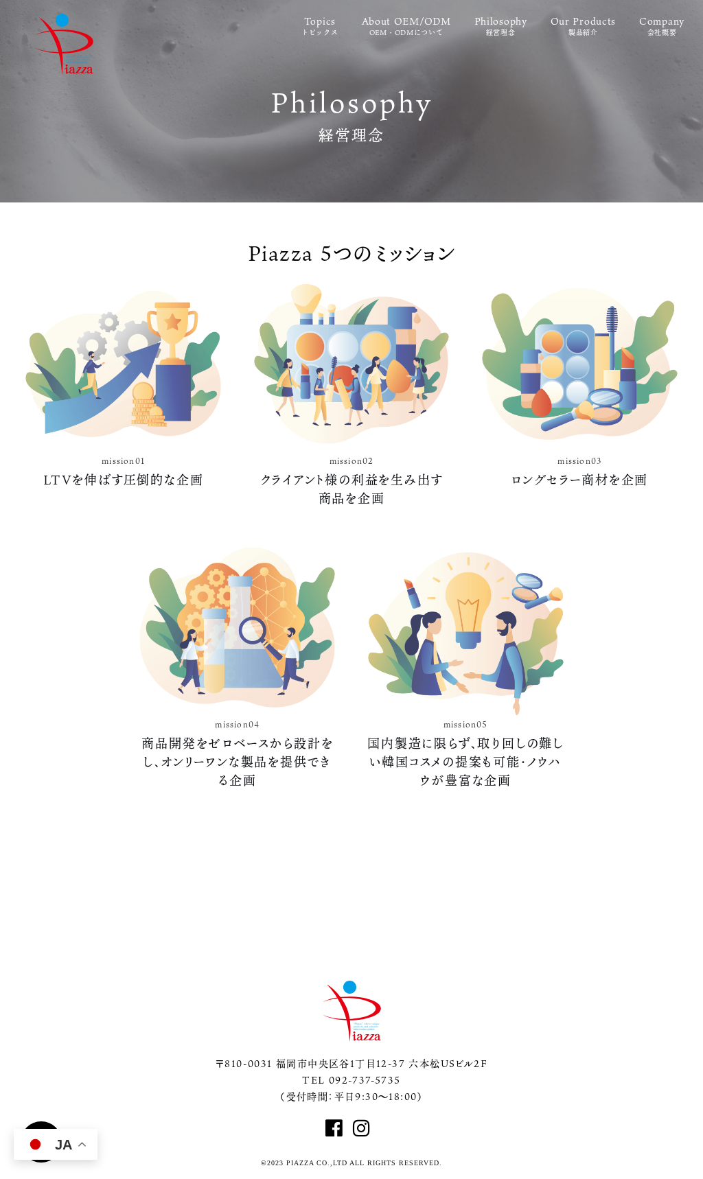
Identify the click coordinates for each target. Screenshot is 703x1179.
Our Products (583, 26)
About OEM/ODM (406, 26)
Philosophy (500, 26)
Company (661, 26)
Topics (319, 26)
